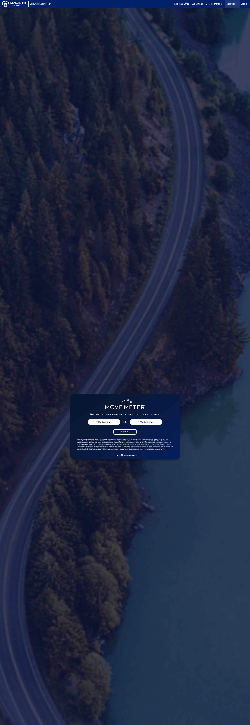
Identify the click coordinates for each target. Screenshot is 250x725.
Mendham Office (181, 4)
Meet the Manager (215, 5)
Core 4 (245, 5)
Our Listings (197, 4)
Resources (233, 5)
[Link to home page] (15, 4)
